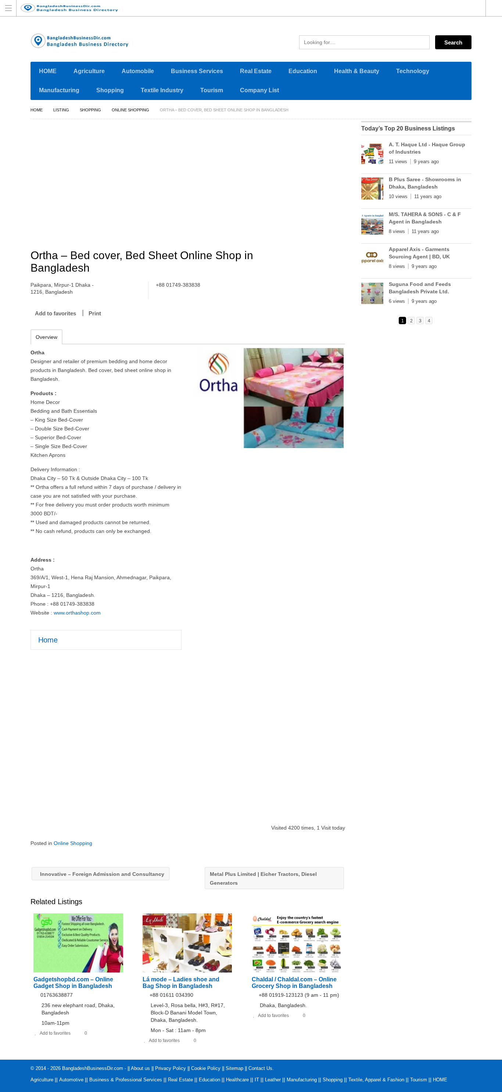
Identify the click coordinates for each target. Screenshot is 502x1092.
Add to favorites (55, 313)
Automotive (71, 1079)
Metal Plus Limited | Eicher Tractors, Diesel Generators (263, 878)
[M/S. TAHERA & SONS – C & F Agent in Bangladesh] (372, 224)
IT (257, 1079)
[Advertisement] (191, 185)
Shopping (110, 90)
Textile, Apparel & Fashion (376, 1079)
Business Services (197, 71)
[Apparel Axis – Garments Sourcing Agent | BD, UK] (372, 259)
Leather (273, 1079)
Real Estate (256, 71)
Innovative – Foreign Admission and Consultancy (101, 874)
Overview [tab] (46, 337)
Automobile (138, 71)
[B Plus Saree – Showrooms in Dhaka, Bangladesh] (372, 190)
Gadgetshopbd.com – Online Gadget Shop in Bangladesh (73, 982)
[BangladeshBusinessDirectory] (244, 8)
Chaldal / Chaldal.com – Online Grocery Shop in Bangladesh (294, 982)
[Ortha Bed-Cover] (268, 398)
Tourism (211, 90)
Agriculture (89, 71)
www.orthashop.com (77, 613)
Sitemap (234, 1068)
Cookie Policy (205, 1068)
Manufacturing (59, 90)
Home (37, 110)
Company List (259, 90)
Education (302, 71)
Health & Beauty (356, 71)
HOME (48, 71)
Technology (412, 71)
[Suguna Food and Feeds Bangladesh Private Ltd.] (372, 294)
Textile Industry (162, 90)
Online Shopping (130, 110)
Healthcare (237, 1079)
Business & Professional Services (125, 1079)
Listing (61, 110)
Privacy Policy (170, 1068)
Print (95, 313)
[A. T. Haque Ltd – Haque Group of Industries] (372, 155)
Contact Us (260, 1068)
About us (140, 1068)
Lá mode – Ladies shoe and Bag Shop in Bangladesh (181, 982)
